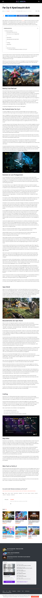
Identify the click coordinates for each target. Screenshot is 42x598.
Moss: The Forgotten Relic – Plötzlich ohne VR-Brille (15, 548)
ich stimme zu (35, 596)
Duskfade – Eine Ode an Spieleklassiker (13, 552)
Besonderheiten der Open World (13, 39)
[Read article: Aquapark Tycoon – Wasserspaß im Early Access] (21, 530)
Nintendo (19, 591)
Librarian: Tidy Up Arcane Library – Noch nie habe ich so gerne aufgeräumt (34, 522)
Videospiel (8, 494)
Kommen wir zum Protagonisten (13, 33)
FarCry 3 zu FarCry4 (8, 30)
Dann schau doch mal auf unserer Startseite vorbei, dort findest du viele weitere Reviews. (19, 490)
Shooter (36, 493)
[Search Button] (38, 1)
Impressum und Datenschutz (7, 592)
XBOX (10, 591)
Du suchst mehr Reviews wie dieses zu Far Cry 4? (18, 49)
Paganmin (20, 493)
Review (32, 493)
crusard (12, 499)
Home (3, 4)
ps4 (26, 493)
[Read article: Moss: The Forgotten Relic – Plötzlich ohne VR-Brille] (8, 515)
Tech (22, 591)
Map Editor (9, 44)
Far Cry (23, 20)
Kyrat (12, 493)
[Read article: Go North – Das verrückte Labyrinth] (34, 530)
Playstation (14, 591)
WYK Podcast (27, 591)
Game (9, 493)
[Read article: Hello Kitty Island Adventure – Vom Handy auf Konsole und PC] (8, 530)
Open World (9, 37)
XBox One (13, 494)
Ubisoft (4, 494)
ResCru (29, 493)
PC (5, 4)
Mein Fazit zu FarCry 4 (11, 47)
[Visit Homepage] (21, 2)
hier (29, 596)
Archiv (3, 591)
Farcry (6, 493)
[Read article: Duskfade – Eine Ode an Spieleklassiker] (21, 515)
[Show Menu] (3, 1)
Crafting (8, 42)
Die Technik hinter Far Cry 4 (12, 32)
